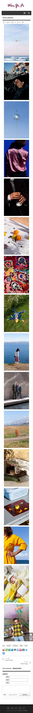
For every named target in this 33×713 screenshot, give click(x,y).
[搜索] (28, 13)
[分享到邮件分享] (18, 650)
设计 (16, 708)
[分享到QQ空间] (9, 650)
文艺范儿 (15, 645)
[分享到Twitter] (26, 650)
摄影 (9, 22)
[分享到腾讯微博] (12, 650)
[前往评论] (31, 639)
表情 (5, 694)
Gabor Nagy (24, 663)
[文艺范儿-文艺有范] (16, 5)
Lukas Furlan (9, 660)
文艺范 (9, 645)
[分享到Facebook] (23, 650)
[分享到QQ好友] (15, 650)
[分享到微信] (6, 650)
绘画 (20, 708)
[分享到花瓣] (21, 650)
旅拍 (21, 645)
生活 (26, 645)
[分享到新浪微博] (4, 650)
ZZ (5, 22)
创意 (12, 708)
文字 (23, 708)
